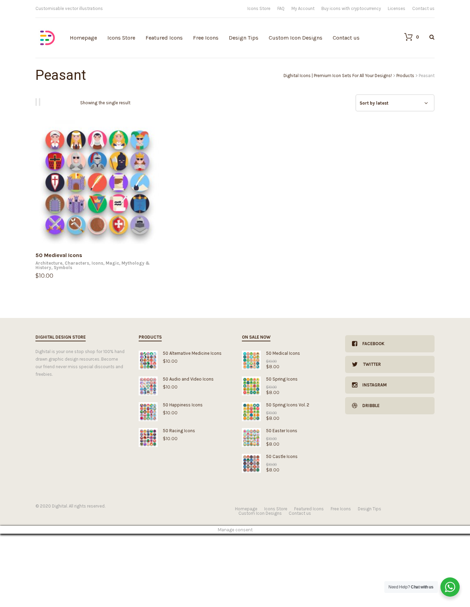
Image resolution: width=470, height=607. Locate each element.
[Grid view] (37, 102)
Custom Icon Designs (295, 37)
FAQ (281, 8)
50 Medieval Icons (58, 255)
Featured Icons (164, 37)
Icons (97, 263)
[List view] (40, 102)
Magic (112, 263)
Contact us (423, 8)
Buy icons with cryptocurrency (351, 8)
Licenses (396, 8)
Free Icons (205, 37)
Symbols (63, 267)
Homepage (83, 37)
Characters (77, 263)
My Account (302, 8)
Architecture (48, 263)
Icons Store (258, 8)
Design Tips (243, 37)
